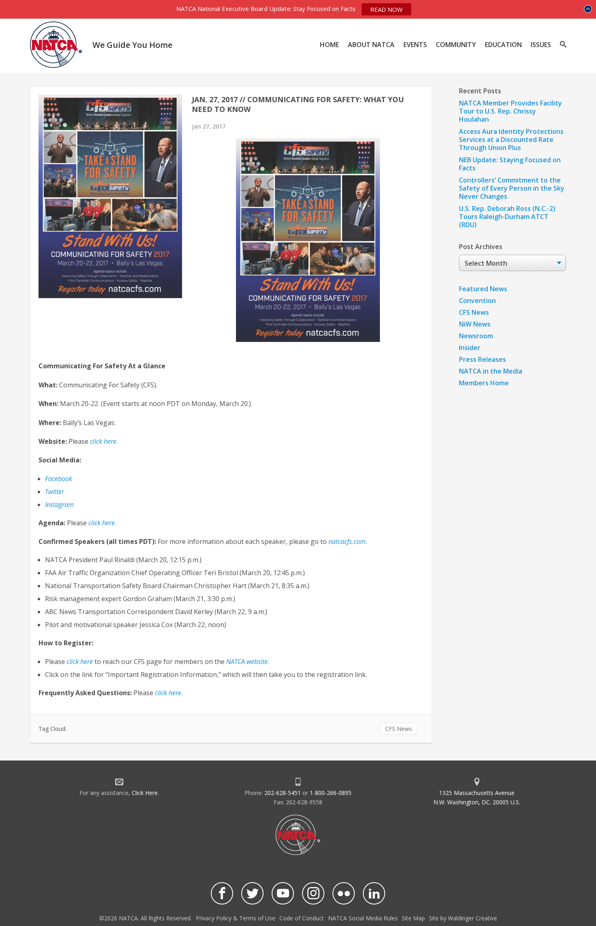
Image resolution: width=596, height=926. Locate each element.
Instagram (59, 504)
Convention (477, 300)
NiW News (475, 324)
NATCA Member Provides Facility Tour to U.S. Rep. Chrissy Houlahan (510, 111)
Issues (541, 44)
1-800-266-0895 (331, 793)
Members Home (484, 382)
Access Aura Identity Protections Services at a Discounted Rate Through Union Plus (511, 139)
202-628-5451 (282, 793)
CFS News (398, 729)
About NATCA (371, 44)
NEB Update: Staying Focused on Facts (510, 163)
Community (456, 44)
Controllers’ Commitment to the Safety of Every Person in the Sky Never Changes (511, 188)
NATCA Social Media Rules (363, 918)
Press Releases (482, 359)
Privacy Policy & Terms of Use (235, 918)
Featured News (483, 288)
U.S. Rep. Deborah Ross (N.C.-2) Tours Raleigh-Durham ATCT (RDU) (507, 216)
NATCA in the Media (490, 371)
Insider (469, 347)
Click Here (145, 793)
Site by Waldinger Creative (463, 918)
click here (101, 522)
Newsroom (476, 335)
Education (503, 44)
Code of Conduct (301, 918)
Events (415, 44)
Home (329, 44)
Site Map (413, 918)
